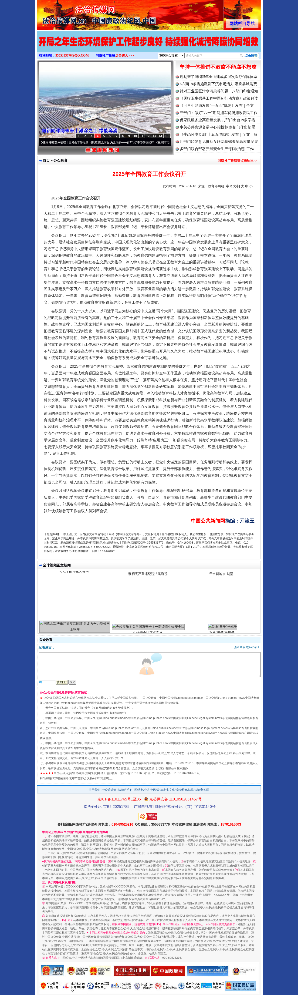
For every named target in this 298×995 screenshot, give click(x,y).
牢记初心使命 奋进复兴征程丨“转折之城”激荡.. (162, 142)
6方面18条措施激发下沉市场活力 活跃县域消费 (218, 84)
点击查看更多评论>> (247, 647)
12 (147, 136)
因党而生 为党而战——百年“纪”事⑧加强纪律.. (96, 142)
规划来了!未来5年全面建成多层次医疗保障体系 (218, 77)
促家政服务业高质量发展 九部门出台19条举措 (217, 120)
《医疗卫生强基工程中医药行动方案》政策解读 (219, 98)
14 (160, 136)
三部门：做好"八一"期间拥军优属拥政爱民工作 (218, 113)
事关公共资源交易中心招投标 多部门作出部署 (217, 127)
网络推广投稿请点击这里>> (237, 160)
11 (141, 136)
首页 (46, 160)
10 (135, 136)
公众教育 (61, 160)
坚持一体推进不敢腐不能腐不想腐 (218, 67)
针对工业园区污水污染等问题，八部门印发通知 (219, 91)
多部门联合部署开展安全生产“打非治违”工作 (217, 149)
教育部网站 (216, 186)
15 (166, 136)
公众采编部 (109, 789)
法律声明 (123, 789)
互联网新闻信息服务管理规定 (111, 707)
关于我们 (94, 789)
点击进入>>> (124, 55)
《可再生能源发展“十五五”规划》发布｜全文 (217, 106)
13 (154, 136)
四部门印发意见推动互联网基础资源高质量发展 (219, 142)
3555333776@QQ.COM (72, 55)
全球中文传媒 (75, 13)
